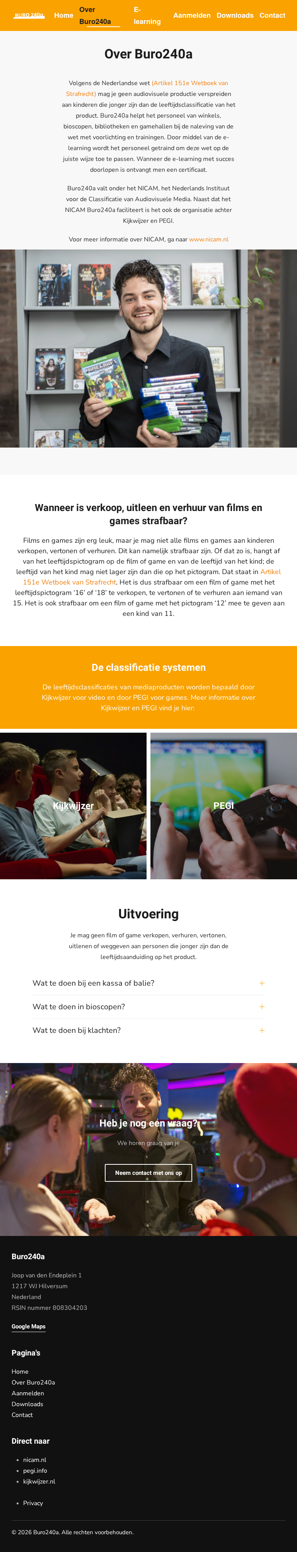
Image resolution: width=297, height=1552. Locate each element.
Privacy (33, 1503)
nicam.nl (34, 1460)
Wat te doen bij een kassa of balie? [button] (93, 983)
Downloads (235, 15)
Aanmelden (192, 15)
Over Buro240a (33, 1382)
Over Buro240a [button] (95, 15)
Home (63, 15)
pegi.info (35, 1471)
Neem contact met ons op (148, 1173)
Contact (272, 15)
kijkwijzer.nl (39, 1481)
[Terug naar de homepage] (29, 15)
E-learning (147, 15)
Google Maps (29, 1326)
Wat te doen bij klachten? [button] (76, 1030)
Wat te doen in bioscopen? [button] (78, 1007)
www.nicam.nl (209, 239)
